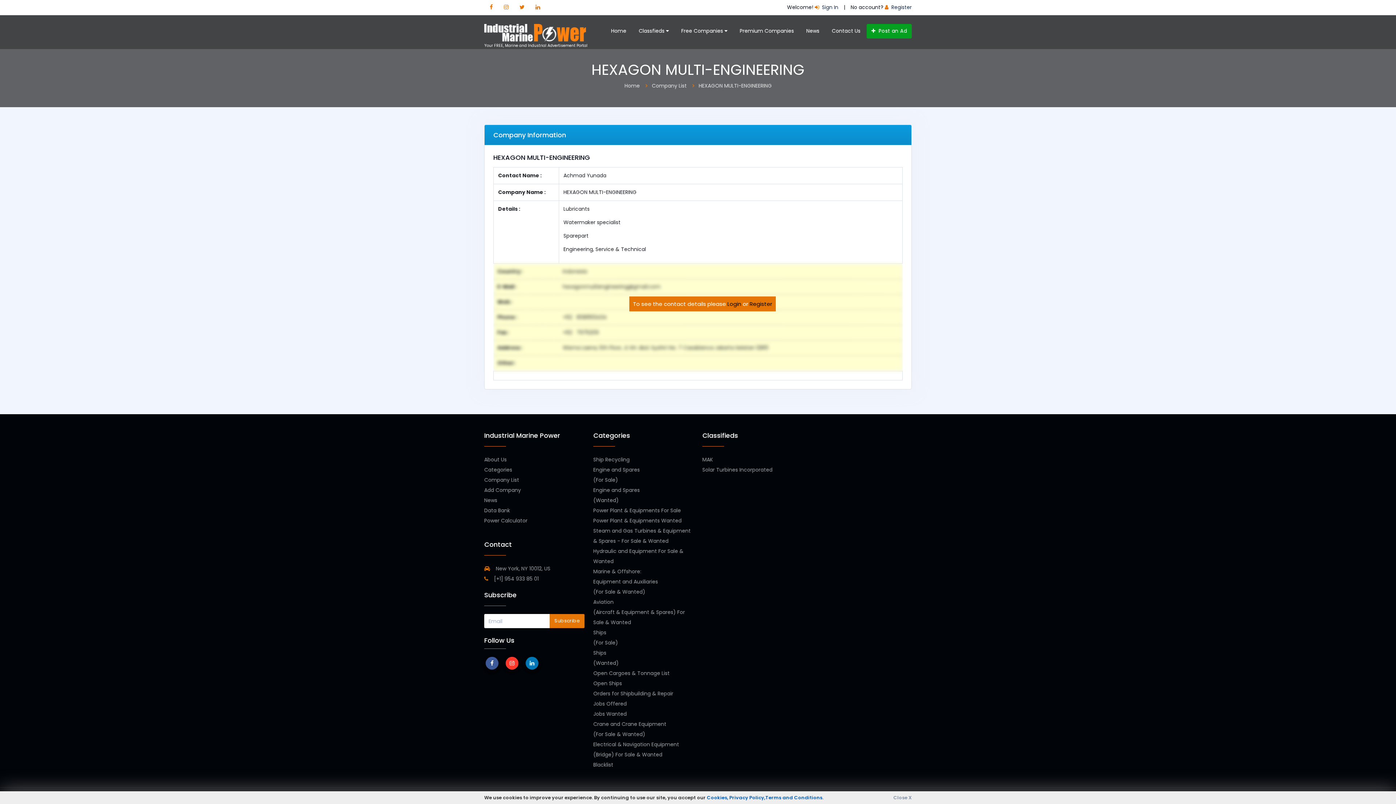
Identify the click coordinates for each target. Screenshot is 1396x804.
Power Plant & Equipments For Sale (637, 510)
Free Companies (703, 31)
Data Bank (497, 510)
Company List (501, 480)
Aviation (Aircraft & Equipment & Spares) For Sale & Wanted (639, 612)
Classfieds (652, 31)
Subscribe (567, 620)
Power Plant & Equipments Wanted (637, 520)
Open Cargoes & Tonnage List (631, 673)
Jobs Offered (610, 703)
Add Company (502, 490)
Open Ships (607, 683)
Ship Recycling (611, 459)
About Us (495, 459)
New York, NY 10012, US (522, 568)
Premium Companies (767, 31)
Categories (498, 469)
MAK (707, 459)
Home (618, 31)
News (812, 31)
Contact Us (846, 31)
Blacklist (603, 764)
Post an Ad (892, 31)
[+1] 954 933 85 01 (516, 578)
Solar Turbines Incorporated (737, 469)
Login (734, 304)
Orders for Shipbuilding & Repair (633, 693)
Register (761, 304)
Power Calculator (505, 520)
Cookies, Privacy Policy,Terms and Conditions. (765, 797)
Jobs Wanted (610, 714)
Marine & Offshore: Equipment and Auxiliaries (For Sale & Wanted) (625, 581)
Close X (902, 797)
